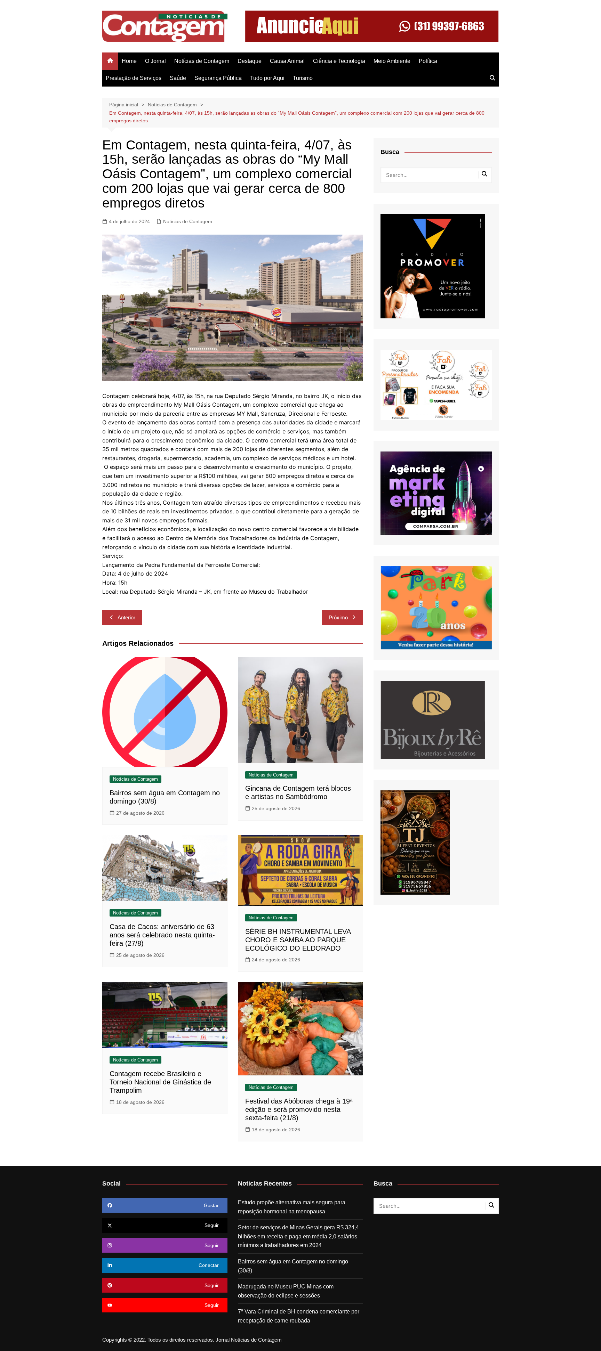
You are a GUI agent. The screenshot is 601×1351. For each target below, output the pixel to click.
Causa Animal (287, 61)
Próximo (338, 617)
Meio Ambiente (392, 61)
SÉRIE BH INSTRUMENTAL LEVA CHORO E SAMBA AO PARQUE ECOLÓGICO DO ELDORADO (298, 940)
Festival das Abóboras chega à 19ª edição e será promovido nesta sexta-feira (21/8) (298, 1109)
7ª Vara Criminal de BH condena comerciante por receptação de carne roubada (298, 1316)
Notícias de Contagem (201, 61)
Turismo (303, 78)
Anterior (126, 617)
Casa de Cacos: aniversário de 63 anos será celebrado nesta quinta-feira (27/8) (162, 935)
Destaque (250, 61)
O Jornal (155, 61)
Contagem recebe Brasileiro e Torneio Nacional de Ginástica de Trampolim (160, 1082)
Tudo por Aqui (267, 78)
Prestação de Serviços (133, 78)
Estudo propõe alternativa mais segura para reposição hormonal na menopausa (291, 1206)
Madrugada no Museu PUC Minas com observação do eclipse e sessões (286, 1291)
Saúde (178, 78)
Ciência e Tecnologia (339, 61)
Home (129, 61)
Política (428, 61)
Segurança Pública (218, 78)
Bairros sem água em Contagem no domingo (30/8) (293, 1266)
